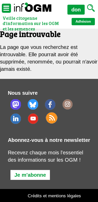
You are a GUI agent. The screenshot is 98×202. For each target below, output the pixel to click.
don (76, 9)
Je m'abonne (30, 175)
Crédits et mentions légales (54, 195)
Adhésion (83, 21)
